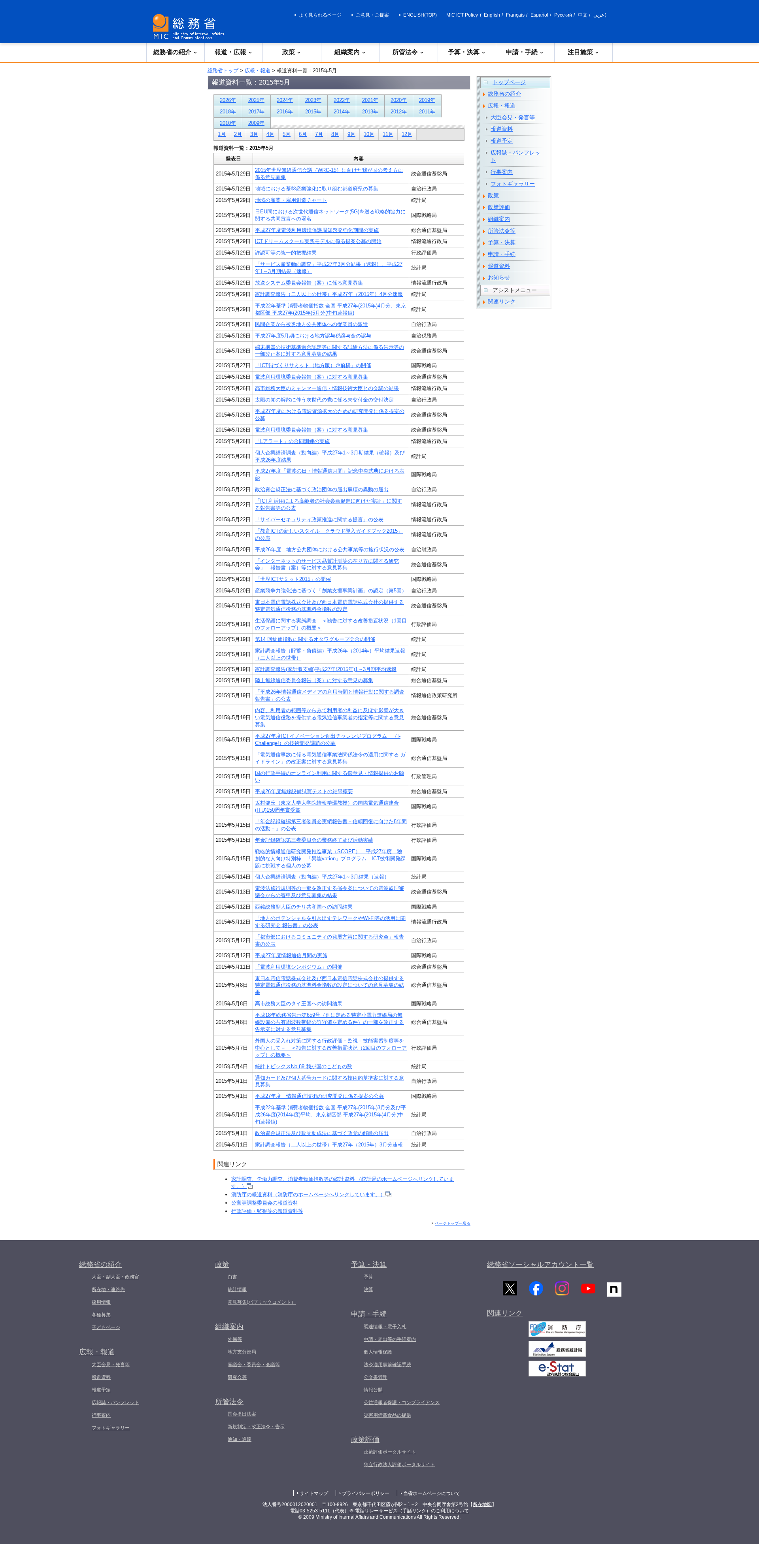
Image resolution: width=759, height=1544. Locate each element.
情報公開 (373, 1390)
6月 (303, 134)
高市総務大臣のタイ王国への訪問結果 (298, 1004)
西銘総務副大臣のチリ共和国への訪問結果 (304, 907)
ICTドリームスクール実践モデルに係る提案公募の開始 (318, 241)
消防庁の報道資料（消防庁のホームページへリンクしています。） (308, 1194)
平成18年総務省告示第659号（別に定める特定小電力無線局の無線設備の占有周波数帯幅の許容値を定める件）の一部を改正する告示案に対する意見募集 (329, 1022)
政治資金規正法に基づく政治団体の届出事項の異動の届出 (322, 489)
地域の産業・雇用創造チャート (291, 200)
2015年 (313, 112)
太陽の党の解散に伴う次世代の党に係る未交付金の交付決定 (324, 400)
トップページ (509, 82)
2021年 (370, 100)
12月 (407, 134)
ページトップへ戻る (452, 1223)
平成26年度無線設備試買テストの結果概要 (304, 791)
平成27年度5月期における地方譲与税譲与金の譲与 (313, 336)
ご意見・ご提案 (372, 15)
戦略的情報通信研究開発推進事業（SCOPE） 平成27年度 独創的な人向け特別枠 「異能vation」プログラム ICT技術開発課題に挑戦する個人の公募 (330, 858)
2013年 (370, 112)
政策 (288, 52)
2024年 (285, 100)
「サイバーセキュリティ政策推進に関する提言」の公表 (319, 519)
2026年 (228, 100)
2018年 (228, 112)
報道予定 (502, 141)
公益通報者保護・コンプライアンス (402, 1402)
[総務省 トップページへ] (190, 26)
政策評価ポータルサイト (390, 1452)
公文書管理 (375, 1377)
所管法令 (405, 52)
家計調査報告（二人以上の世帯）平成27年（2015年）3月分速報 (329, 1145)
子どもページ (106, 1327)
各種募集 (101, 1315)
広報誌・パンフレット (515, 156)
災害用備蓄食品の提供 (387, 1415)
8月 (335, 134)
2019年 (427, 100)
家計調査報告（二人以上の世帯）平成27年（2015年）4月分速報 (329, 294)
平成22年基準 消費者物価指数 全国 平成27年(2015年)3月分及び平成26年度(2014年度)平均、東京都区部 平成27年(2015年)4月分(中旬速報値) (330, 1115)
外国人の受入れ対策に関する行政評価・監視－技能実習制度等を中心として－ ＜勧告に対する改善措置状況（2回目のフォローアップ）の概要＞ (331, 1048)
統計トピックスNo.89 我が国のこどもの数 (303, 1066)
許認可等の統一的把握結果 (286, 253)
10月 (369, 134)
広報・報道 (257, 71)
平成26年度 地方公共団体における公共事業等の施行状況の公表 (329, 549)
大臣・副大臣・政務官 (115, 1277)
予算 (368, 1277)
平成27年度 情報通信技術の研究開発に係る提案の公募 (319, 1096)
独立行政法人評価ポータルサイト (399, 1464)
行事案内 (502, 172)
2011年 (427, 112)
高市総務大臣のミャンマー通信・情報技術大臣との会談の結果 (327, 388)
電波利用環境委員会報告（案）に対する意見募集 (311, 377)
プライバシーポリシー (365, 1493)
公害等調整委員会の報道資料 (264, 1203)
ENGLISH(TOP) (420, 15)
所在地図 (482, 1504)
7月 (319, 134)
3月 (254, 134)
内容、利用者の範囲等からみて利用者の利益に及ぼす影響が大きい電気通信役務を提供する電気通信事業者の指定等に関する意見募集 (329, 717)
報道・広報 (230, 52)
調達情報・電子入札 (385, 1326)
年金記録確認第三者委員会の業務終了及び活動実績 (314, 840)
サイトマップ (314, 1493)
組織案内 (347, 52)
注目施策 (580, 52)
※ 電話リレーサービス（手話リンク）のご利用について (409, 1510)
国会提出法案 (242, 1414)
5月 (287, 134)
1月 (222, 134)
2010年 (228, 123)
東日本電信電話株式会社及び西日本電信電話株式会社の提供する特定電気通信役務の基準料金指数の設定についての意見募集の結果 (329, 985)
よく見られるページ (320, 15)
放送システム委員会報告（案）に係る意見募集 (309, 283)
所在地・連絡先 (108, 1289)
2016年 (285, 112)
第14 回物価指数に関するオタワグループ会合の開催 (315, 639)
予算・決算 (464, 52)
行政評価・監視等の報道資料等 (267, 1211)
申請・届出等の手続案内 (390, 1339)
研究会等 (237, 1377)
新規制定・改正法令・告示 (256, 1426)
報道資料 (502, 129)
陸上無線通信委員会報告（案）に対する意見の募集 (314, 680)
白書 (232, 1277)
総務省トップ (223, 71)
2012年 (399, 112)
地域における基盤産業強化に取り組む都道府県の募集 (316, 189)
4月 (270, 134)
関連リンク (501, 301)
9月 (351, 134)
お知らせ (499, 277)
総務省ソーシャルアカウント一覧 (540, 1265)
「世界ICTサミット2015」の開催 (293, 579)
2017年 (256, 112)
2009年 (256, 123)
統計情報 (237, 1289)
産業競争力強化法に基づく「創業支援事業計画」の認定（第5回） (331, 591)
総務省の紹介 (172, 52)
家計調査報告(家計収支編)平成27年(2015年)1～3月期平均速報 (325, 669)
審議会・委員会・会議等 (254, 1364)
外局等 (235, 1339)
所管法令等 (501, 231)
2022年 (342, 100)
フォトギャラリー (513, 184)
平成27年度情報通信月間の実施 (291, 955)
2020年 (399, 100)
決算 (368, 1289)
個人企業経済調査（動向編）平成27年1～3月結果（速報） (322, 877)
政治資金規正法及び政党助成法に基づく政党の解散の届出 (322, 1133)
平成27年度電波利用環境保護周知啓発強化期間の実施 (317, 230)
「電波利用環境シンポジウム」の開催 (298, 967)
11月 (388, 134)
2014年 (342, 112)
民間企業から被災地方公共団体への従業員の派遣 (311, 324)
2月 (238, 134)
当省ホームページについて (431, 1493)
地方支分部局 (242, 1352)
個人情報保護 (378, 1352)
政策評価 (499, 207)
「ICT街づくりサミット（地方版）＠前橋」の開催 (313, 365)
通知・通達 (239, 1439)
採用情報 (101, 1302)
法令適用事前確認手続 (387, 1364)
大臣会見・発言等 (513, 117)
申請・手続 (522, 52)
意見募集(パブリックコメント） (262, 1302)
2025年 (256, 100)
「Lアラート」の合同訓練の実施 (292, 441)
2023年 (313, 100)
